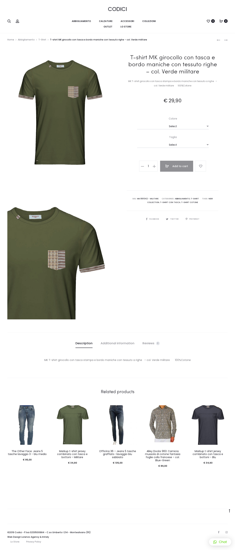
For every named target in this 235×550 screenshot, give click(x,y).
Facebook (154, 219)
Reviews (150, 343)
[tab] (84, 343)
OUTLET (108, 26)
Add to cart (180, 166)
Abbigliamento (26, 39)
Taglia (173, 137)
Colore (173, 118)
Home (10, 39)
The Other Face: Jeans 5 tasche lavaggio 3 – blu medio (27, 452)
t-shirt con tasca (170, 202)
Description (84, 343)
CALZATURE (106, 21)
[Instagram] (226, 532)
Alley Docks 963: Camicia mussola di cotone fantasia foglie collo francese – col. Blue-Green (162, 455)
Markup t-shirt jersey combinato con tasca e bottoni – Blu (208, 454)
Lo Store (14, 541)
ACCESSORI (127, 21)
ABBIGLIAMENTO (81, 21)
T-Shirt (42, 39)
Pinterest (194, 219)
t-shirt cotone (189, 202)
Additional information (117, 343)
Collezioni (149, 21)
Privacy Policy (33, 541)
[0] (208, 21)
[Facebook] (218, 532)
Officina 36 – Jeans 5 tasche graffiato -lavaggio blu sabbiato (117, 454)
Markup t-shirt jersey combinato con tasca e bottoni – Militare (72, 454)
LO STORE (125, 26)
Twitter (174, 219)
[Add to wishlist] (200, 166)
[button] (220, 542)
